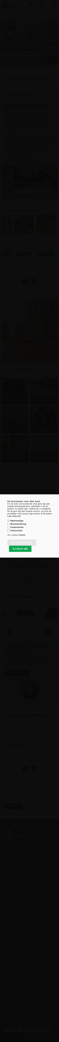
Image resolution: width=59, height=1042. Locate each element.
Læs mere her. (14, 516)
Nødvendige (16, 520)
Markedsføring (18, 524)
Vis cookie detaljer (16, 535)
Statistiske (16, 530)
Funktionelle (17, 527)
